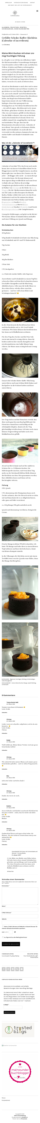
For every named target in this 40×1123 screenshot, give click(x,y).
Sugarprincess (7, 202)
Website (4, 919)
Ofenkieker (24, 207)
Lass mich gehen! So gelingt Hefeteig (10, 955)
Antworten (4, 712)
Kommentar (5, 886)
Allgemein (5, 27)
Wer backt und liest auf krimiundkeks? (20, 5)
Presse (3, 1098)
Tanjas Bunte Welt (12, 702)
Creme (13, 683)
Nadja (8, 740)
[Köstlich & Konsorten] (9, 1045)
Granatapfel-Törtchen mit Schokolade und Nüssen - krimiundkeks (24, 852)
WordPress (25, 1117)
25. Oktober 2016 (11, 721)
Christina (7, 44)
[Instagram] (8, 969)
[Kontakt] (21, 969)
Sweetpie (16, 188)
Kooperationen (6, 1100)
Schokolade (5, 684)
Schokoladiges (7, 29)
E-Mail (6, 1005)
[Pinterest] (13, 969)
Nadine (9, 806)
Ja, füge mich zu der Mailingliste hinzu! (15, 937)
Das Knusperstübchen (10, 209)
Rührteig (23, 27)
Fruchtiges (14, 27)
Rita (8, 776)
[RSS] (17, 969)
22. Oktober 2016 (14, 34)
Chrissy (9, 719)
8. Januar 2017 (16, 855)
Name (4, 906)
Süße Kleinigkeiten (21, 29)
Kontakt (32, 2)
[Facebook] (4, 969)
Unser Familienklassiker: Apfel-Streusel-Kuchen (31, 955)
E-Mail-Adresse (7, 912)
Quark (29, 683)
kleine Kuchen (19, 683)
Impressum (8, 2)
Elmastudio (24, 1118)
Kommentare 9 (24, 34)
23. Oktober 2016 (11, 742)
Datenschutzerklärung (21, 2)
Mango (25, 683)
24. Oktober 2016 (11, 807)
